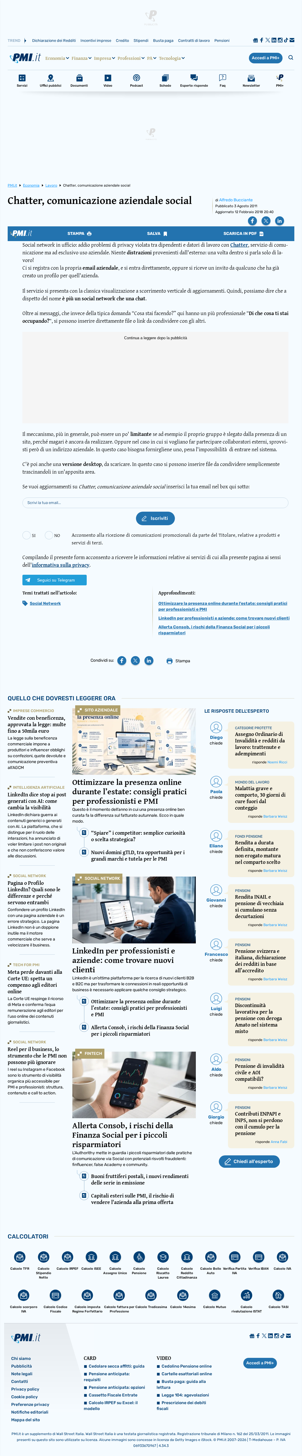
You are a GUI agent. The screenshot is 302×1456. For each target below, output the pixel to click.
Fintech (93, 1053)
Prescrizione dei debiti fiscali (181, 1405)
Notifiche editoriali (29, 1412)
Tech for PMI (26, 965)
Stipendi (141, 40)
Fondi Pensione (248, 836)
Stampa (76, 233)
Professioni (129, 58)
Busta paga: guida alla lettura (181, 1384)
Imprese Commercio (33, 711)
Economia (55, 58)
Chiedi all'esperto (253, 1161)
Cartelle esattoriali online (187, 1373)
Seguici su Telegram (56, 580)
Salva (154, 233)
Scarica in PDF (241, 233)
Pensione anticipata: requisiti (107, 1376)
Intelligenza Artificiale (39, 787)
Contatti (19, 1381)
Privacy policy (25, 1389)
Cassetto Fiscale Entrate (113, 1395)
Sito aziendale (101, 710)
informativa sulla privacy (60, 565)
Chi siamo (21, 1358)
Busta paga (163, 40)
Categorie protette (253, 728)
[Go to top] (257, 1436)
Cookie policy (24, 1396)
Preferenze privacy (30, 1404)
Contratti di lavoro (194, 40)
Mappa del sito (25, 1419)
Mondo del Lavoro (252, 782)
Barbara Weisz (275, 816)
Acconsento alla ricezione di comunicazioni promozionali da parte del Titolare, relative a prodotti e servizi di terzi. (176, 538)
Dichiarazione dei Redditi (54, 40)
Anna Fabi (279, 1142)
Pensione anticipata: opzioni (117, 1387)
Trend (14, 40)
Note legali (21, 1373)
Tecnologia (170, 58)
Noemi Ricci (277, 762)
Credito (122, 40)
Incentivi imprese (96, 40)
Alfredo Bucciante (236, 199)
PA (149, 58)
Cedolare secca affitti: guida (117, 1366)
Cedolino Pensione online (187, 1366)
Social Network (45, 603)
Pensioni (221, 40)
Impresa (102, 58)
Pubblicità (21, 1366)
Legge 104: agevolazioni (185, 1395)
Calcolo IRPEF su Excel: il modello (111, 1405)
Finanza (80, 58)
